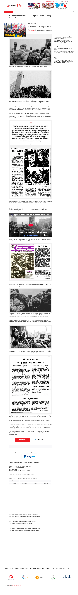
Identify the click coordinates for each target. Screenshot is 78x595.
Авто (64, 568)
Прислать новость (50, 1)
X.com (36, 480)
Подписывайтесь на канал (39, 440)
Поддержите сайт (22, 440)
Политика (16, 12)
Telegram (46, 483)
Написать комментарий (30, 446)
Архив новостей (59, 1)
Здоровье (60, 568)
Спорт (39, 12)
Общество (21, 12)
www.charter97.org (17, 585)
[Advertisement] (28, 495)
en (67, 1)
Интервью (58, 12)
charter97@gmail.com (22, 588)
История (48, 12)
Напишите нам (19, 505)
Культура (44, 12)
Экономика (26, 12)
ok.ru (15, 483)
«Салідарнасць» (31, 30)
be (64, 1)
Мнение (53, 12)
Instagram (25, 483)
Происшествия (33, 12)
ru (65, 1)
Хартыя (15, 5)
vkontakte (47, 480)
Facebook (15, 480)
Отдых (68, 568)
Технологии (63, 12)
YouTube (25, 480)
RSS (36, 483)
